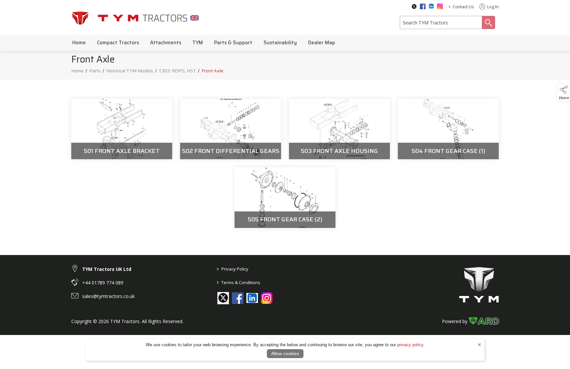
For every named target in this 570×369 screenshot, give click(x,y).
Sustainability (280, 43)
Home (79, 43)
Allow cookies (285, 353)
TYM (197, 43)
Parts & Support (233, 43)
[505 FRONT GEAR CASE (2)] (285, 197)
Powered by (454, 321)
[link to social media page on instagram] (266, 298)
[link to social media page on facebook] (237, 298)
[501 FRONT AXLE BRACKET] (121, 129)
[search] (441, 22)
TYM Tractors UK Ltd (106, 269)
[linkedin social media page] (431, 6)
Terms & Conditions (238, 282)
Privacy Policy (232, 269)
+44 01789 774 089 (102, 282)
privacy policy (410, 344)
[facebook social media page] (423, 6)
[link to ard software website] (484, 321)
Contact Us (463, 7)
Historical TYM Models (129, 70)
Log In (492, 7)
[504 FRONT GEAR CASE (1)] (448, 129)
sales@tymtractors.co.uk (108, 296)
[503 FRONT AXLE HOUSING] (339, 129)
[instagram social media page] (440, 6)
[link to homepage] (135, 17)
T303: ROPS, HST (177, 70)
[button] (563, 92)
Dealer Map (321, 43)
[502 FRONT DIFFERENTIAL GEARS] (230, 129)
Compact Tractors (118, 43)
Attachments (165, 43)
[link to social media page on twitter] (223, 298)
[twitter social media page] (414, 7)
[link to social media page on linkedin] (252, 299)
